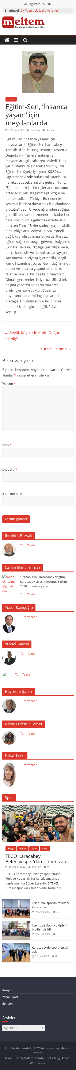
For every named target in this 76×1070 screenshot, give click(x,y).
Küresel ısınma (56, 348)
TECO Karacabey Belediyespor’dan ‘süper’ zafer (37, 859)
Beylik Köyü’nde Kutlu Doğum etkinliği (33, 335)
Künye (6, 990)
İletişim (7, 1004)
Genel (11, 99)
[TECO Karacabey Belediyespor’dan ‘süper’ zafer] (38, 807)
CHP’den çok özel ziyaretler (39, 10)
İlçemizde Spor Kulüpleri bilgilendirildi (49, 927)
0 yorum (51, 130)
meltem (35, 130)
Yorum (9, 383)
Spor (34, 848)
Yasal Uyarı (10, 997)
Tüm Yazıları (29, 545)
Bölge (11, 848)
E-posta (9, 469)
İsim (7, 445)
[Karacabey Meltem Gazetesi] (7, 39)
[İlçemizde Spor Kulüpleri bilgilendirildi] (16, 923)
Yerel (45, 848)
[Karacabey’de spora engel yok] (16, 946)
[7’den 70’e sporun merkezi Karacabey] (16, 901)
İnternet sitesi (13, 493)
